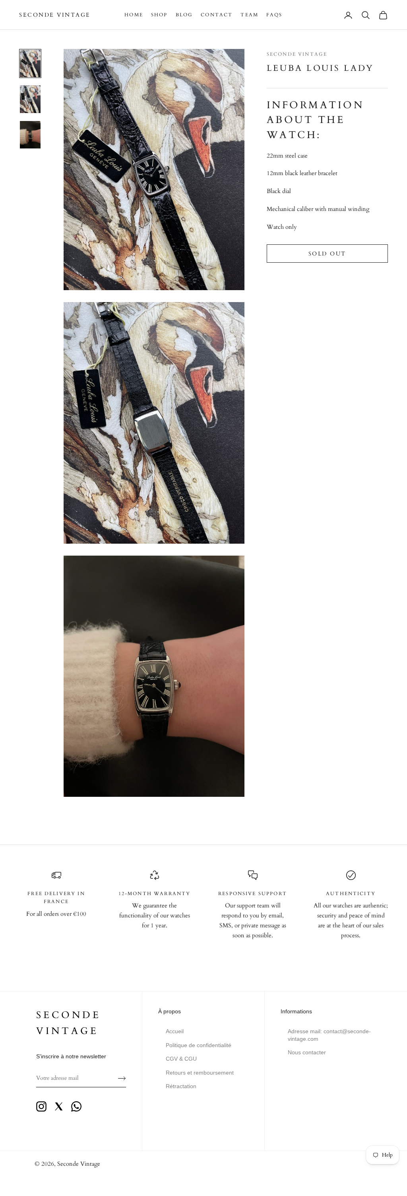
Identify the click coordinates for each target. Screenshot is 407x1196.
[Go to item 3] (30, 134)
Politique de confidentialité (198, 1045)
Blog (184, 15)
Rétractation (181, 1086)
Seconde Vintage (297, 54)
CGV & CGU (181, 1059)
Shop (159, 15)
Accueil (175, 1031)
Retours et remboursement (200, 1072)
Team (249, 15)
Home (133, 15)
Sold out (327, 254)
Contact (217, 15)
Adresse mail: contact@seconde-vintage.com (329, 1035)
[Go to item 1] (30, 63)
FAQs (274, 15)
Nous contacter (307, 1052)
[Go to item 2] (30, 98)
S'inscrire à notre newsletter (71, 1056)
